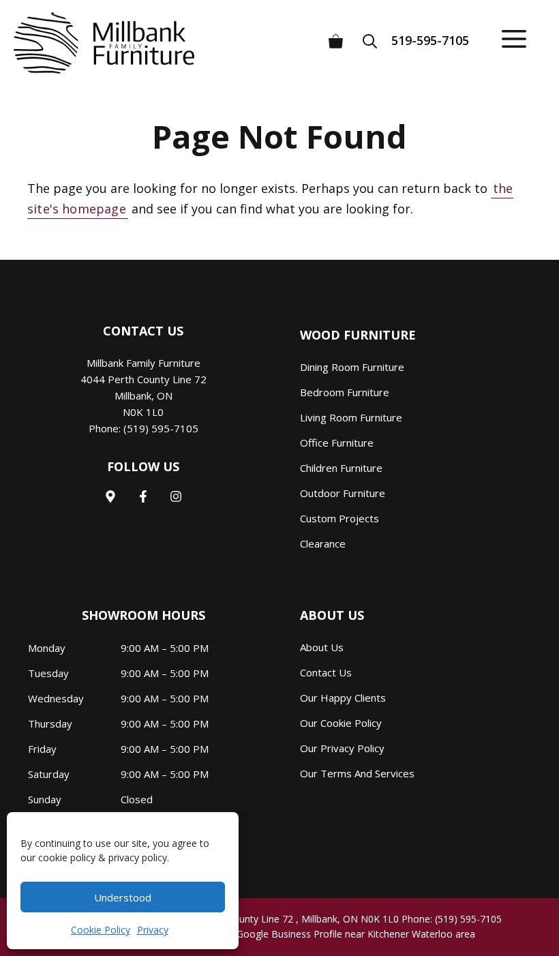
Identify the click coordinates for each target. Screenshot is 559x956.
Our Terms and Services (357, 773)
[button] (374, 36)
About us (322, 647)
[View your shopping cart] (335, 36)
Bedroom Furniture (344, 392)
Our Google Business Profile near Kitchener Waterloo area (346, 933)
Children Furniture (341, 468)
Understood (122, 897)
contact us (326, 672)
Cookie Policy (100, 929)
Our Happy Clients (343, 697)
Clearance (323, 543)
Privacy (152, 929)
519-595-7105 (430, 40)
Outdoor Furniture (342, 493)
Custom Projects (339, 518)
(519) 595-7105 (160, 428)
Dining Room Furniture (352, 367)
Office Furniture (337, 442)
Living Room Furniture (351, 417)
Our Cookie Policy (341, 723)
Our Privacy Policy (342, 748)
